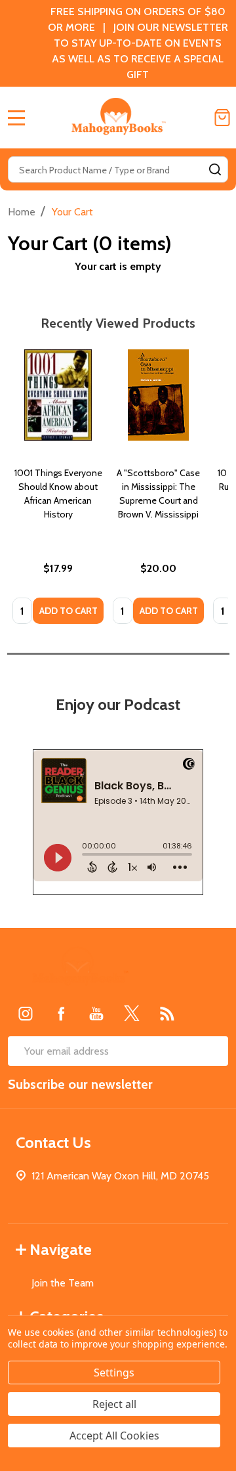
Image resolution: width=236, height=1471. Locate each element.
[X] (131, 1013)
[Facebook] (61, 1013)
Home (21, 212)
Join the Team (62, 1283)
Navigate (61, 1249)
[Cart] (222, 117)
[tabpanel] (58, 491)
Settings (114, 1372)
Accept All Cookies (114, 1435)
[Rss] (167, 1013)
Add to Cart (68, 611)
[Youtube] (96, 1013)
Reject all (114, 1404)
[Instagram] (25, 1013)
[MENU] (16, 117)
